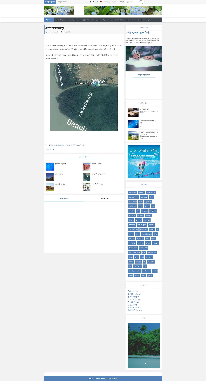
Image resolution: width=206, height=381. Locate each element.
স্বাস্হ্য (149, 20)
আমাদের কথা (107, 2)
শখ (144, 262)
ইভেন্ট (140, 202)
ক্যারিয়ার (147, 206)
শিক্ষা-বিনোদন (141, 20)
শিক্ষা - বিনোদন (137, 266)
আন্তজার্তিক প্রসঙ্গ (133, 197)
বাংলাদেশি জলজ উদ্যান (134, 252)
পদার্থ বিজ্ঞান (131, 239)
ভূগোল (136, 257)
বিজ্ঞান (143, 252)
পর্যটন (74, 145)
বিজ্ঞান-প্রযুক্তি (83, 20)
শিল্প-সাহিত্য (71, 20)
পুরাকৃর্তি (153, 239)
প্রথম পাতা (49, 20)
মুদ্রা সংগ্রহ (149, 257)
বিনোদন (130, 257)
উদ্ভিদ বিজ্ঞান (57, 145)
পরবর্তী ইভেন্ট (121, 2)
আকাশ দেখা (142, 192)
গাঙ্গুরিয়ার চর (132, 215)
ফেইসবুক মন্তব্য (104, 198)
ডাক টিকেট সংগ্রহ (97, 184)
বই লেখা (148, 243)
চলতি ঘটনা (148, 215)
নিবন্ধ (71, 145)
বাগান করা (155, 243)
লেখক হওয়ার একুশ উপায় (138, 32)
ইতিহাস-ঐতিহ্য (59, 20)
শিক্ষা (130, 266)
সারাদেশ (131, 275)
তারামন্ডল (152, 229)
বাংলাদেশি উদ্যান (80, 145)
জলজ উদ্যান (147, 220)
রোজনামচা (138, 262)
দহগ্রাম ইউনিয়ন (62, 2)
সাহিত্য (137, 275)
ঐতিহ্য (140, 206)
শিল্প (145, 266)
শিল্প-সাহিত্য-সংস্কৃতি (134, 271)
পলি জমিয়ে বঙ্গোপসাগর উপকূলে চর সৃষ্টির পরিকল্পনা (149, 133)
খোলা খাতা (131, 211)
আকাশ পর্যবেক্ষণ (151, 192)
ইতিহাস (151, 197)
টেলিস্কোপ (151, 225)
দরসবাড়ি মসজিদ (60, 184)
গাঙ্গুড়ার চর (153, 211)
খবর (153, 206)
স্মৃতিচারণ (150, 275)
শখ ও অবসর (130, 20)
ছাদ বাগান (138, 220)
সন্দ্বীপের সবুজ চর (60, 163)
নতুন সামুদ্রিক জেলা (147, 234)
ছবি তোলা (131, 220)
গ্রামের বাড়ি (140, 215)
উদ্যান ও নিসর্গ (107, 20)
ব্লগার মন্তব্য (64, 198)
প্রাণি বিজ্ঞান (140, 243)
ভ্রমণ (142, 257)
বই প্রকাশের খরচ (144, 109)
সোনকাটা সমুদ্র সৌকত (98, 174)
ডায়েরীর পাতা (118, 20)
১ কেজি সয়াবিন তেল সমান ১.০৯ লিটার (148, 122)
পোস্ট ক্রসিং (59, 174)
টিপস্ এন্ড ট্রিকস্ (142, 225)
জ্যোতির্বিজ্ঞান (95, 20)
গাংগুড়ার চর (145, 211)
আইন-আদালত (132, 192)
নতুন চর (137, 234)
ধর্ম (157, 229)
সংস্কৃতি (155, 271)
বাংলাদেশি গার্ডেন (143, 248)
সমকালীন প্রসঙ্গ (146, 271)
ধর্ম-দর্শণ (131, 234)
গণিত (138, 211)
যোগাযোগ (114, 2)
